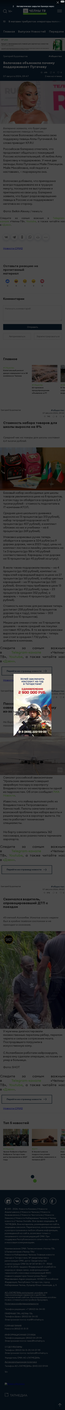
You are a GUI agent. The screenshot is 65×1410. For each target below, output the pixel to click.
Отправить (32, 327)
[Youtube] (35, 1201)
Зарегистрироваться (48, 336)
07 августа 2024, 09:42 (53, 413)
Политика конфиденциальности (21, 1304)
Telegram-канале (26, 652)
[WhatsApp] (30, 237)
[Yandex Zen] (8, 1201)
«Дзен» (6, 224)
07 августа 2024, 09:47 (16, 76)
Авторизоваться (17, 336)
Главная (9, 31)
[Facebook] (53, 1201)
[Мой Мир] (38, 237)
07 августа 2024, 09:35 (53, 694)
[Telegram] (14, 237)
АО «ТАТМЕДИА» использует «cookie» (24, 1292)
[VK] (17, 1201)
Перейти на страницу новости (24, 671)
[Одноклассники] (22, 237)
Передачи (56, 31)
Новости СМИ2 (13, 248)
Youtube (31, 221)
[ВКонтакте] (6, 237)
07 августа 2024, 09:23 (53, 889)
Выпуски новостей (32, 31)
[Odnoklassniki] (44, 1201)
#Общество (55, 56)
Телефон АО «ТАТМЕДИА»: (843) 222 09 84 (26, 1366)
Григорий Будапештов (15, 56)
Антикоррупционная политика (21, 1362)
